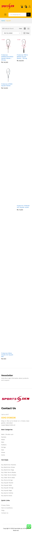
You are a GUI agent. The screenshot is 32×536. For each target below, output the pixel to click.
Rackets (3, 437)
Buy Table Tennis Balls (8, 477)
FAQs (2, 510)
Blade (3, 439)
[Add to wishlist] (12, 51)
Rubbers (3, 444)
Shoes (3, 452)
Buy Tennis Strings (7, 480)
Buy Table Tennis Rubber (8, 475)
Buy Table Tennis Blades (8, 472)
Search (28, 14)
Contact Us (4, 513)
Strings (3, 447)
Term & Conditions (7, 508)
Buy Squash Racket (7, 482)
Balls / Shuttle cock (7, 434)
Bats (2, 442)
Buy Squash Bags (6, 490)
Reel (2, 450)
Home (3, 20)
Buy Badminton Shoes (8, 467)
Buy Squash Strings (7, 487)
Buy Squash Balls (6, 485)
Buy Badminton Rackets (8, 464)
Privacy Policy (5, 505)
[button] (3, 51)
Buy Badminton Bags (7, 470)
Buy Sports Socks (6, 495)
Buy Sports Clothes (7, 493)
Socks (3, 455)
